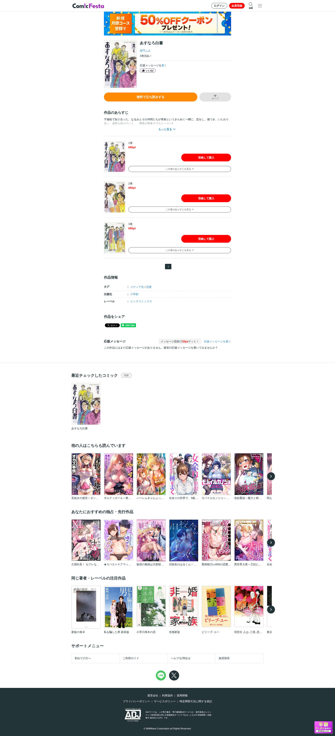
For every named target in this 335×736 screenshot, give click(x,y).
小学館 (134, 294)
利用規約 (167, 695)
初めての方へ (83, 658)
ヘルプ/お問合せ (181, 658)
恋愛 (149, 286)
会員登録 (236, 5)
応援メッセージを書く (217, 341)
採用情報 (182, 695)
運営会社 (152, 695)
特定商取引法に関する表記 (196, 701)
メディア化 (137, 286)
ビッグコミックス (141, 301)
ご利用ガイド (131, 658)
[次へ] (271, 476)
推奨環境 (224, 658)
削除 (126, 375)
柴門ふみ (145, 50)
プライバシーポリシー (136, 701)
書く (164, 65)
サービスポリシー (165, 701)
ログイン (219, 5)
